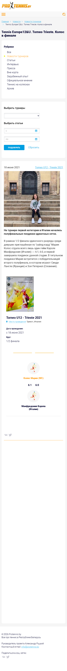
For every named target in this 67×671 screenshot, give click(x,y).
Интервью (13, 64)
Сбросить (33, 147)
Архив (10, 88)
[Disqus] (33, 490)
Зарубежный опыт (17, 76)
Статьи (11, 60)
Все (9, 52)
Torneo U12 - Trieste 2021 (49, 167)
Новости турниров (17, 56)
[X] (10, 435)
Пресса (11, 68)
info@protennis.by (30, 647)
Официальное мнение (19, 80)
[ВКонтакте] (6, 435)
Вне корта (12, 72)
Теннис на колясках (18, 84)
